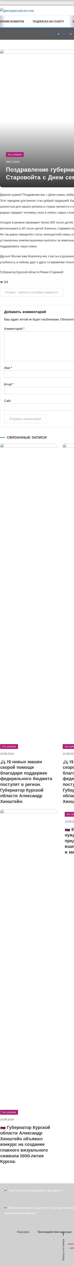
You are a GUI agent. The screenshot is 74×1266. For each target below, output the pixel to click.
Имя (8, 368)
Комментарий (14, 329)
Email (9, 384)
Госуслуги (23, 1232)
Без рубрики (15, 154)
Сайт (7, 401)
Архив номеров (12, 21)
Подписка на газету (48, 21)
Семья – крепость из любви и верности (32, 292)
